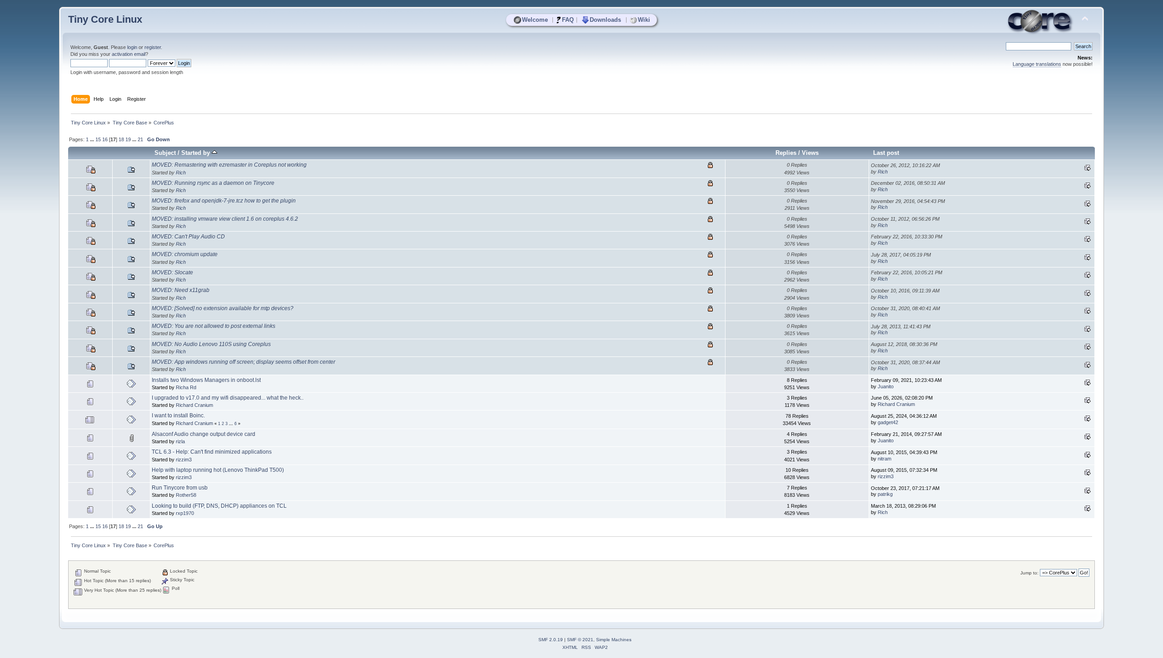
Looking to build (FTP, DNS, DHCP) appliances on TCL (219, 506)
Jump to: (1029, 572)
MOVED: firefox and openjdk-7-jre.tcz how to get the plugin (224, 201)
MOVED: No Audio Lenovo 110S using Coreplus (211, 344)
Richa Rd (186, 387)
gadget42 (888, 422)
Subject (165, 152)
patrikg (885, 494)
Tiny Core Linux (105, 19)
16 (105, 139)
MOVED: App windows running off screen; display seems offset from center (243, 362)
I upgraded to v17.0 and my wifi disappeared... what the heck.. (227, 398)
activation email (128, 54)
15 (98, 139)
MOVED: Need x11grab (180, 290)
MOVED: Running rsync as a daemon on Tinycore (213, 183)
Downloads (605, 19)
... (92, 139)
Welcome (535, 19)
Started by (196, 152)
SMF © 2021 (580, 639)
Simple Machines (613, 639)
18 (121, 139)
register (152, 47)
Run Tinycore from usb (180, 488)
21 (140, 139)
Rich (181, 172)
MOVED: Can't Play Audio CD (188, 236)
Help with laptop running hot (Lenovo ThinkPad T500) (218, 470)
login (132, 47)
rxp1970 (185, 513)
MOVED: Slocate (172, 272)
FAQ (568, 19)
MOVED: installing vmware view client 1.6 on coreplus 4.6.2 (225, 219)
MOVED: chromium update (185, 254)
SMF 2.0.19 (550, 639)
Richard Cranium (194, 405)
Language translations (1037, 64)
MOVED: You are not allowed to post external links (213, 326)
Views (810, 152)
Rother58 (186, 495)
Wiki (644, 19)
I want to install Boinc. (178, 415)
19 (128, 139)
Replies (785, 152)
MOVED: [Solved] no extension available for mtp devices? (222, 308)
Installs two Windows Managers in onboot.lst (206, 380)
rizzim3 (184, 459)
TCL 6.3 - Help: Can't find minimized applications (212, 452)
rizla (180, 441)
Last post (886, 152)
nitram (884, 458)
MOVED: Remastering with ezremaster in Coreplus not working (229, 165)
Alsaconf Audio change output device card (203, 434)
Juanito (886, 386)
